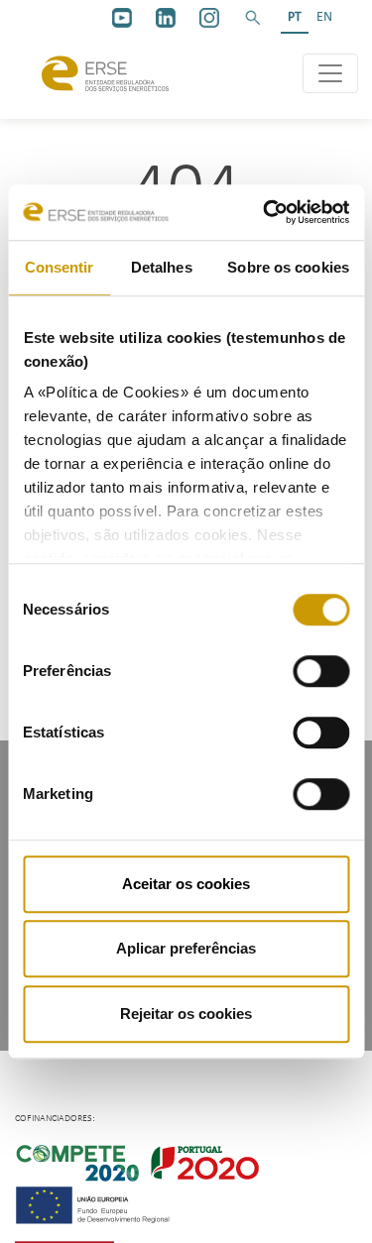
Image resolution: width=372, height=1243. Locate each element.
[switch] (321, 671)
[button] (253, 18)
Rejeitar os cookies (186, 1013)
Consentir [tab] (59, 267)
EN (324, 17)
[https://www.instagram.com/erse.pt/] (209, 18)
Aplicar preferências (186, 948)
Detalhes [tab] (161, 267)
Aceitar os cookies (186, 883)
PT (295, 17)
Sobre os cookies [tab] (288, 267)
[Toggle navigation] (330, 73)
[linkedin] (166, 18)
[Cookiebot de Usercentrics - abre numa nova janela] (265, 212)
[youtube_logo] (122, 18)
